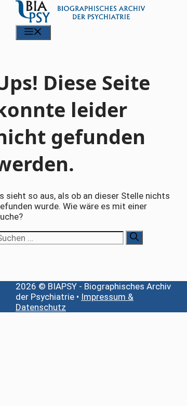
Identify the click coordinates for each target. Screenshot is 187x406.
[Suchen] (134, 238)
